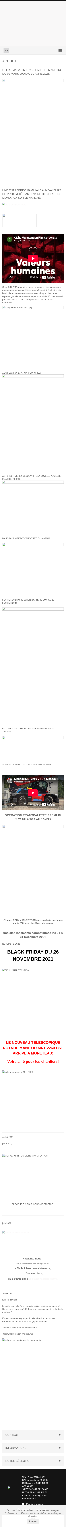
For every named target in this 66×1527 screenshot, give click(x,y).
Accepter (33, 1521)
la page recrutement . (43, 1278)
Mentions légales (34, 1504)
